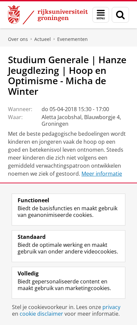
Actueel (42, 39)
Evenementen (72, 39)
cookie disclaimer (41, 313)
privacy (111, 307)
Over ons (18, 39)
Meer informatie (101, 173)
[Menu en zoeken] (101, 15)
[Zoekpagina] (120, 15)
